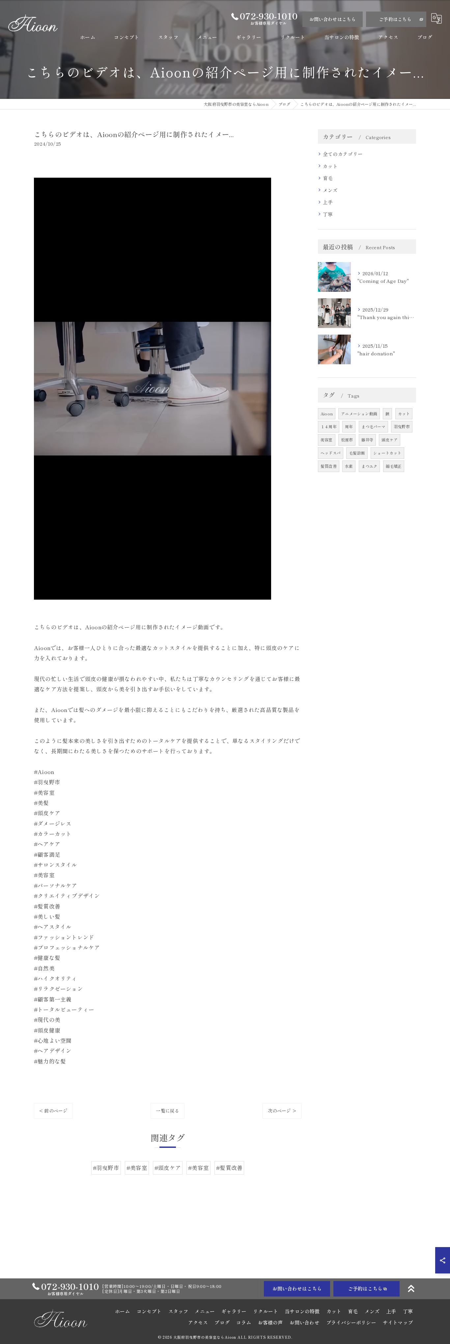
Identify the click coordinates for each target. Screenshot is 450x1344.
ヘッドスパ (331, 453)
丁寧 (328, 214)
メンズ (330, 190)
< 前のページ (53, 1110)
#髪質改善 (229, 1168)
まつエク (369, 466)
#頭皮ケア (168, 1168)
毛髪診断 (357, 453)
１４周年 (329, 426)
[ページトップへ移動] (411, 1288)
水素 (349, 466)
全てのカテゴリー (343, 153)
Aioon (327, 413)
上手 (328, 201)
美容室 (327, 439)
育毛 (328, 177)
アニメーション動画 (359, 413)
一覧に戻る (167, 1110)
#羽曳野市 (106, 1168)
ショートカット (387, 453)
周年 (349, 426)
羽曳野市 (402, 426)
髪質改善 (329, 466)
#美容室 (137, 1168)
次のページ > (282, 1110)
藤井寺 (367, 439)
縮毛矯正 (394, 466)
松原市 (347, 439)
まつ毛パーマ (373, 426)
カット (330, 166)
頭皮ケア (389, 439)
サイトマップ (398, 1322)
